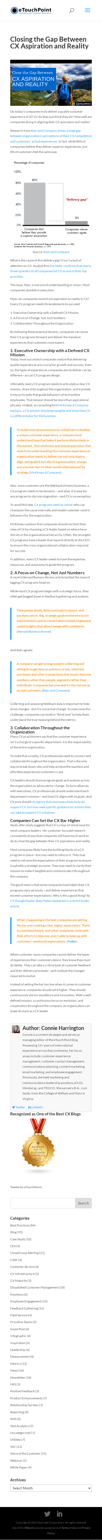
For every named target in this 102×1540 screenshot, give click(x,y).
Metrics (15, 1364)
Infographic (18, 1336)
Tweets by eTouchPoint (26, 1187)
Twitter (20, 1107)
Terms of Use (68, 1527)
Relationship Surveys (24, 1405)
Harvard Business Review (34, 631)
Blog (13, 1232)
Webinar (16, 1460)
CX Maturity (18, 1281)
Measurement (19, 1356)
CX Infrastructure (22, 1274)
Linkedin (37, 1107)
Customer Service (22, 1267)
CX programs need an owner (53, 505)
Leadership (17, 1350)
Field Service (18, 1315)
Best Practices (19, 1225)
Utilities (15, 1440)
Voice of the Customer (25, 1453)
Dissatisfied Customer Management (34, 1287)
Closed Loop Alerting (24, 1253)
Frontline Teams (21, 1322)
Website (29, 1527)
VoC (13, 1447)
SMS (13, 1419)
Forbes (72, 941)
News (14, 1370)
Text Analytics (19, 1426)
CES (13, 1246)
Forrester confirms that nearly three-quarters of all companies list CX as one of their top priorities (50, 271)
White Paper (18, 1467)
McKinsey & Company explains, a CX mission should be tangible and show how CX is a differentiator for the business (50, 410)
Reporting (17, 1412)
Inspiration (17, 1343)
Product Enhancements (26, 1398)
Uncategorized (20, 1433)
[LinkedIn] (59, 1514)
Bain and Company (57, 252)
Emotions (16, 1294)
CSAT (14, 1260)
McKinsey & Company (45, 472)
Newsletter (17, 1377)
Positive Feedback (22, 1391)
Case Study (17, 1239)
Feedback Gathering (24, 1308)
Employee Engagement (25, 1301)
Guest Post (17, 1329)
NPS (13, 1384)
